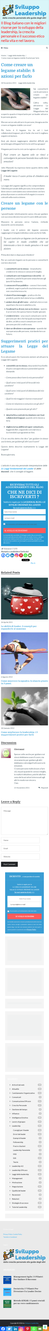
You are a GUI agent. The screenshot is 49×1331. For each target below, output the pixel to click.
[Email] (30, 555)
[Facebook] (3, 555)
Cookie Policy (17, 1234)
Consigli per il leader (21, 1130)
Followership (18, 1142)
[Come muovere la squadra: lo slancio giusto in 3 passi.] (24, 653)
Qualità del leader (19, 1191)
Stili (14, 1158)
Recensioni (16, 1195)
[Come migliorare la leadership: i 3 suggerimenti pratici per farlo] (24, 706)
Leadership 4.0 (17, 1166)
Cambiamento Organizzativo (23, 1093)
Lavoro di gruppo (18, 1122)
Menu (6, 48)
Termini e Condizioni (10, 1237)
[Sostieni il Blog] (24, 961)
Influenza (15, 1113)
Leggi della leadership (26, 83)
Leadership (16, 1126)
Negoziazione (17, 1186)
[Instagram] (17, 555)
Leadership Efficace (19, 1170)
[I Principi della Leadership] (24, 992)
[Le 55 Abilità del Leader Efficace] (24, 1036)
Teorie (15, 1162)
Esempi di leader (19, 1138)
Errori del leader (19, 1134)
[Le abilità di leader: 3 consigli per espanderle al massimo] (24, 598)
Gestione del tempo (19, 1109)
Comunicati (16, 1097)
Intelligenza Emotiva (20, 1118)
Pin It (33, 563)
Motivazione (17, 1182)
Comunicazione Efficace (21, 1101)
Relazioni (15, 1199)
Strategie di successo (20, 1203)
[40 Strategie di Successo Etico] (24, 1068)
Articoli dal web (18, 1085)
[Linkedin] (12, 555)
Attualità (15, 1089)
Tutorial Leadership (19, 1207)
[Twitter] (8, 555)
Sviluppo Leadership (31, 1323)
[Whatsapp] (25, 555)
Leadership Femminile (21, 1150)
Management (17, 1178)
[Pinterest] (21, 555)
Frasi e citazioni (19, 1146)
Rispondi (44, 788)
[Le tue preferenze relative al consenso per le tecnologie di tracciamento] (45, 1327)
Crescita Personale (19, 1105)
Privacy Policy (15, 543)
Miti (15, 1154)
